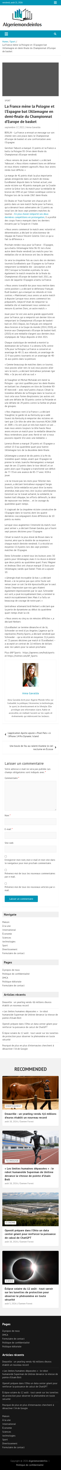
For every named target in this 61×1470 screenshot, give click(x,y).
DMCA (5, 977)
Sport (8, 100)
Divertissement (9, 949)
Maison (5, 922)
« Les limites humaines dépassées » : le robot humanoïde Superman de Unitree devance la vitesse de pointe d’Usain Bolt (30, 1014)
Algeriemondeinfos (38, 1460)
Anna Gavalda (33, 127)
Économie (7, 933)
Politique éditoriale (11, 981)
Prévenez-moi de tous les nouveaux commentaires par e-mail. (30, 875)
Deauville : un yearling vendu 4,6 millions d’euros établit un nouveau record (30, 1115)
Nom (7, 815)
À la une (6, 925)
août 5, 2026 (11, 1303)
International (9, 929)
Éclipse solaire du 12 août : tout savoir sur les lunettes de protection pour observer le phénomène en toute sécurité (30, 1036)
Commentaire (12, 778)
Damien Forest (26, 1121)
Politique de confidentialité (16, 973)
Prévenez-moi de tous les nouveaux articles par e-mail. (30, 888)
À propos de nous (11, 969)
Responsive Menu (55, 2)
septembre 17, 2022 (14, 127)
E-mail (9, 829)
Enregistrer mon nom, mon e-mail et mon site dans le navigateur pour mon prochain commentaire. (30, 861)
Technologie (12, 1161)
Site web (9, 842)
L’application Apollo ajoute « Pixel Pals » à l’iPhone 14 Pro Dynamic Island (29, 734)
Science (9, 1281)
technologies (8, 941)
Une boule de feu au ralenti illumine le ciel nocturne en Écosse (31, 747)
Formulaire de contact (13, 953)
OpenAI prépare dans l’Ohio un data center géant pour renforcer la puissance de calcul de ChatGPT (30, 1234)
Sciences (6, 937)
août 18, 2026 (11, 1121)
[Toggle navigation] (6, 34)
